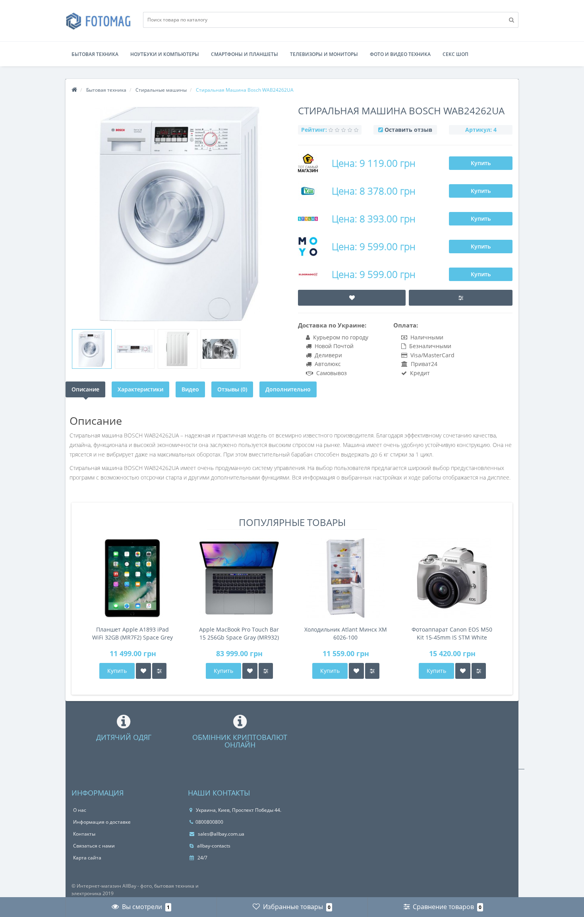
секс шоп (455, 54)
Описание (85, 389)
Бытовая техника (95, 54)
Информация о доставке (102, 822)
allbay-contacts (213, 845)
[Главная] (74, 90)
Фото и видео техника (400, 54)
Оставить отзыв (408, 129)
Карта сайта (87, 857)
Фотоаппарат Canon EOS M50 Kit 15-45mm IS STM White (452, 633)
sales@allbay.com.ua (220, 833)
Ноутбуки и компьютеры (164, 54)
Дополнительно (288, 389)
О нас (79, 810)
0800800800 (209, 822)
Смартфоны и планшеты (244, 54)
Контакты (84, 833)
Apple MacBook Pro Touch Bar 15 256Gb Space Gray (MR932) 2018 (239, 634)
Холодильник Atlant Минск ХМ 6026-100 (345, 633)
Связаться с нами (94, 845)
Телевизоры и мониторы (324, 54)
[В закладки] (143, 671)
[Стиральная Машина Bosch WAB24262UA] (92, 349)
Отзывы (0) (232, 389)
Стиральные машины (161, 90)
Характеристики (140, 389)
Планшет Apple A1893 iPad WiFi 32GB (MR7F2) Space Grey (132, 633)
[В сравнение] (159, 671)
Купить (481, 163)
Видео (190, 389)
